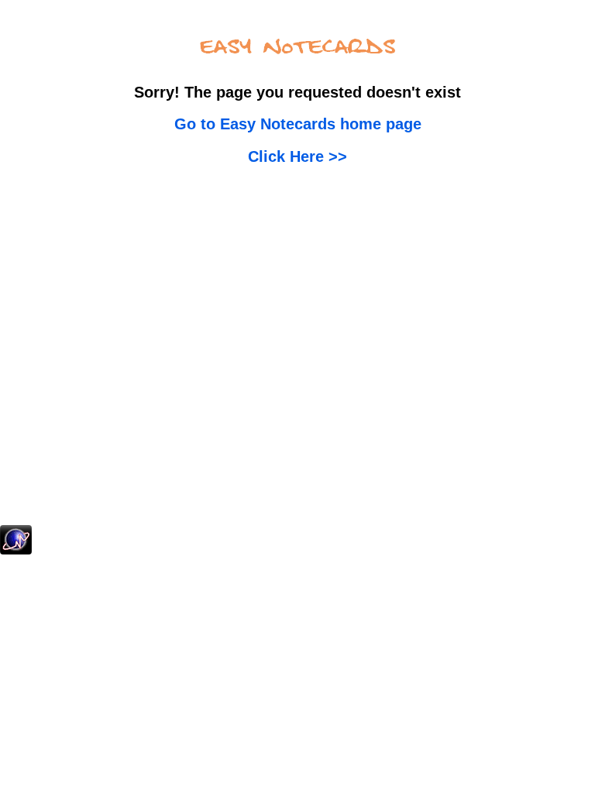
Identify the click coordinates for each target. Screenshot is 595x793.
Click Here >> (297, 156)
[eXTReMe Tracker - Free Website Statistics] (16, 551)
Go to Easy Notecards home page (297, 123)
